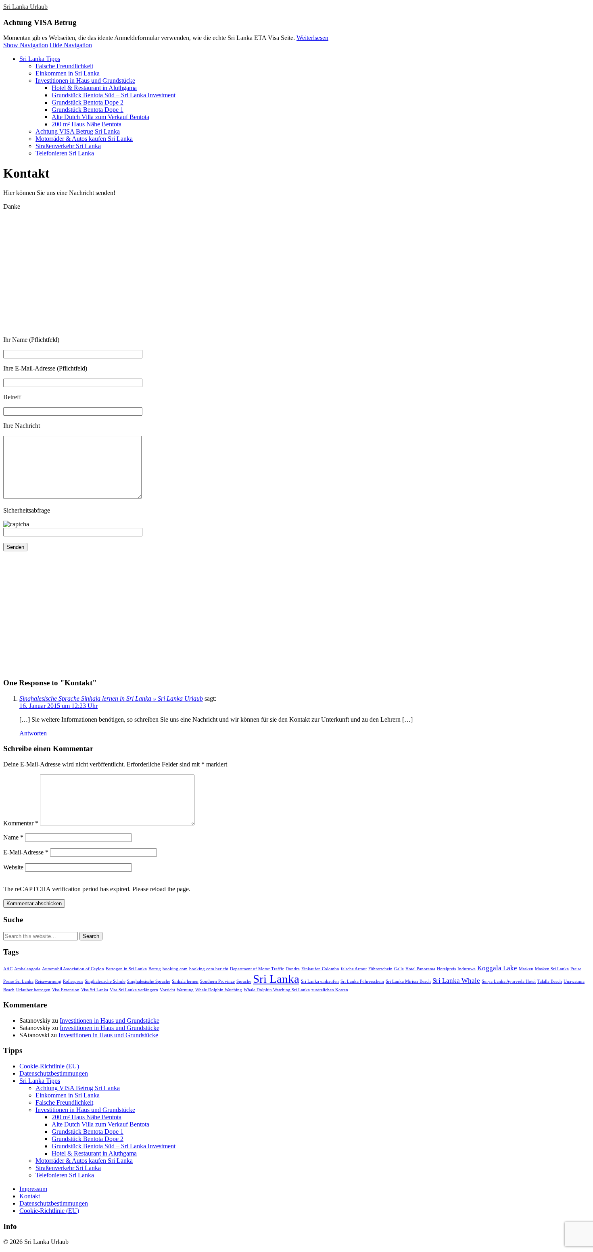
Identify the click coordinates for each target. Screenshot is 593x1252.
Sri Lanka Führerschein (362, 981)
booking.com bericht (208, 969)
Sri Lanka (276, 978)
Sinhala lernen (185, 981)
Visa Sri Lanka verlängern (134, 990)
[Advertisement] (245, 273)
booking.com (175, 969)
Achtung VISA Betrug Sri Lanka (77, 131)
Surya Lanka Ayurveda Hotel (509, 981)
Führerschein (380, 969)
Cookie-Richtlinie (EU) (49, 1066)
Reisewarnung (48, 981)
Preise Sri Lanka (18, 981)
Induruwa (466, 969)
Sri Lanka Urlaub (25, 6)
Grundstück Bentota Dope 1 (87, 109)
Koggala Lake (497, 968)
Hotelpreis (446, 969)
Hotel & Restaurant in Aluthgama (94, 87)
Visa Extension (65, 990)
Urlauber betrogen (33, 990)
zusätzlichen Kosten (329, 990)
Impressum (33, 1188)
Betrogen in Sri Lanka (126, 969)
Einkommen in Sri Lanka (67, 73)
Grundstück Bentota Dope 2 (87, 102)
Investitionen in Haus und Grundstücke (85, 80)
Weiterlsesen (312, 37)
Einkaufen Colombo (320, 969)
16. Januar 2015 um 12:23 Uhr (58, 705)
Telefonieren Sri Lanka (64, 153)
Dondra (293, 969)
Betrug (154, 969)
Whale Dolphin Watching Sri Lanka (277, 990)
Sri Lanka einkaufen (320, 981)
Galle (399, 969)
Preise (575, 969)
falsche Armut (354, 969)
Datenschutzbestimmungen (53, 1073)
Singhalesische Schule (105, 981)
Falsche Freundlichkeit (64, 66)
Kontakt (29, 1196)
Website (13, 867)
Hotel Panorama (420, 969)
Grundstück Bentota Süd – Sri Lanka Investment (113, 95)
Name (13, 837)
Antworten (33, 733)
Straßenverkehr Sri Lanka (68, 145)
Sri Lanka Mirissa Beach (408, 981)
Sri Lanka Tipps (39, 58)
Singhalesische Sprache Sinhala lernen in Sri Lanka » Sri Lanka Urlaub (111, 698)
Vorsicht (167, 990)
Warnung (185, 990)
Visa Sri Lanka (94, 990)
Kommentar (20, 823)
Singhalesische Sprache (148, 981)
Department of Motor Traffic (257, 969)
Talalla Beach (549, 981)
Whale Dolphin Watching (218, 990)
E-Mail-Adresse (25, 852)
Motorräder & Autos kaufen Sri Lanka (84, 138)
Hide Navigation (71, 45)
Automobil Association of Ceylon (73, 969)
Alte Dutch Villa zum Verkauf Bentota (100, 116)
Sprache (243, 981)
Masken (526, 969)
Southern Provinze (217, 981)
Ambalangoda (27, 969)
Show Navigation (25, 45)
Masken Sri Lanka (552, 969)
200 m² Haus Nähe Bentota (86, 124)
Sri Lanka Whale (456, 980)
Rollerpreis (73, 981)
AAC (8, 969)
